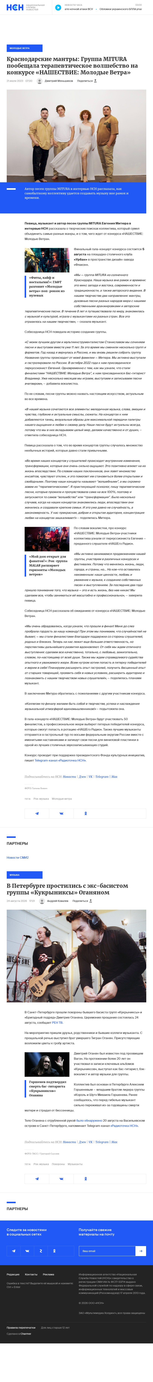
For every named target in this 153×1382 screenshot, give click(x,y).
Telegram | (103, 777)
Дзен (82, 777)
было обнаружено (89, 1121)
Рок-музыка (41, 798)
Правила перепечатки (21, 1327)
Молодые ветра (62, 798)
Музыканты (75, 1164)
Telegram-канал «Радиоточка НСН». (60, 760)
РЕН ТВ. (57, 1023)
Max (114, 777)
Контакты (31, 1274)
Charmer (26, 1333)
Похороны (58, 1164)
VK (91, 777)
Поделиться (85, 81)
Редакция (13, 1274)
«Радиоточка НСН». (124, 1126)
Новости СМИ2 (18, 858)
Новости (69, 777)
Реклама (48, 1274)
